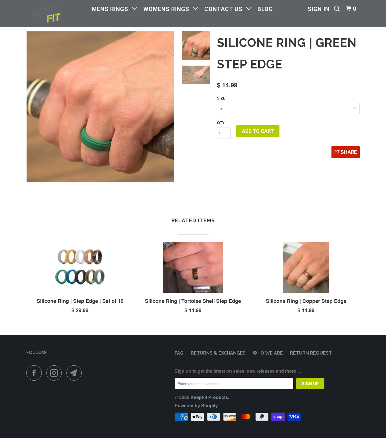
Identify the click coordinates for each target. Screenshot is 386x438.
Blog (265, 9)
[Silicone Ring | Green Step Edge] (100, 107)
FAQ (179, 353)
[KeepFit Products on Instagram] (55, 373)
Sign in (318, 9)
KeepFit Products (209, 397)
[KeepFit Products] (55, 13)
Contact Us (225, 9)
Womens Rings (168, 9)
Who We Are (268, 353)
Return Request (311, 353)
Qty (221, 122)
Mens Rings (112, 9)
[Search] (337, 9)
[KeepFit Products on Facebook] (35, 373)
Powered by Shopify (196, 405)
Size (221, 98)
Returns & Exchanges (218, 353)
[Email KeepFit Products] (75, 373)
